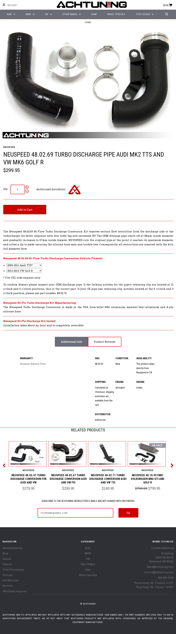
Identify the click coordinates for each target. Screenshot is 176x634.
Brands (7, 558)
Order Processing (13, 569)
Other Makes (70, 14)
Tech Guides (143, 14)
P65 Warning (10, 580)
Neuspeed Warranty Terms (33, 363)
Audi (10, 14)
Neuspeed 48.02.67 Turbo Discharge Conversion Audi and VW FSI (68, 478)
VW (47, 14)
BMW (29, 14)
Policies (8, 575)
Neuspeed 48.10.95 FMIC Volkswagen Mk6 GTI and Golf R (147, 478)
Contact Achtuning (162, 548)
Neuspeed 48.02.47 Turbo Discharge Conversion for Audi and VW (28, 478)
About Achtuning (12, 548)
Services (8, 585)
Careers (7, 564)
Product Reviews (104, 341)
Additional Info (71, 341)
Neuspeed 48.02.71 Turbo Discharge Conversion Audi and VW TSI (107, 478)
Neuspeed (9, 147)
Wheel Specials (116, 14)
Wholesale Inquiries (15, 591)
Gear (94, 14)
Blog (5, 553)
